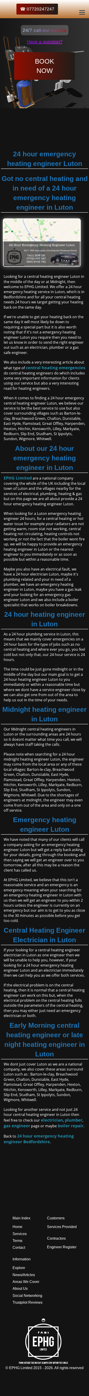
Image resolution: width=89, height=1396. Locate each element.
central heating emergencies (55, 367)
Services (20, 1234)
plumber (73, 1120)
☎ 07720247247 (37, 9)
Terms (17, 1241)
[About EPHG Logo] (44, 1363)
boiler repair (71, 1125)
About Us (20, 1288)
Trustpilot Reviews (27, 1302)
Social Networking (27, 1296)
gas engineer (17, 1125)
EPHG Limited (18, 478)
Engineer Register (61, 1247)
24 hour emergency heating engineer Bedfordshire (39, 1138)
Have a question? (44, 41)
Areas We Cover (26, 1282)
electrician (52, 1120)
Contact (19, 1247)
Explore (19, 1268)
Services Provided (62, 1227)
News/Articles (24, 1275)
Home (17, 1227)
